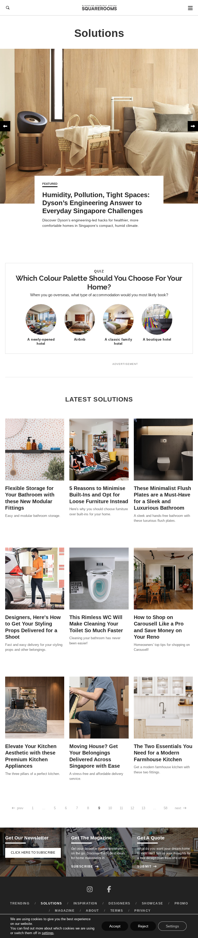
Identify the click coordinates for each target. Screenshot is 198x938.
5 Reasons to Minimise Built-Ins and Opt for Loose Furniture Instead (98, 494)
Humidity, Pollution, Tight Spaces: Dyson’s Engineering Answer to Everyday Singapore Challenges (96, 203)
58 (165, 808)
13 (143, 808)
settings (48, 933)
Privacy (142, 910)
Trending (19, 903)
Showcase (152, 903)
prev (17, 808)
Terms (116, 910)
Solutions (51, 903)
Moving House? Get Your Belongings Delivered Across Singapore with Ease (94, 756)
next (180, 808)
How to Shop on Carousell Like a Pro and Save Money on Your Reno (159, 627)
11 (121, 808)
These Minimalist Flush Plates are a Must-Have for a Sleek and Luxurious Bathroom (162, 498)
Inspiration (85, 903)
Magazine (65, 910)
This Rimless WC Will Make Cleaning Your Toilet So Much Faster (96, 623)
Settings (172, 926)
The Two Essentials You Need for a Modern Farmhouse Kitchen (163, 752)
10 (110, 808)
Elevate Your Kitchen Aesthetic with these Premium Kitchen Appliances (30, 756)
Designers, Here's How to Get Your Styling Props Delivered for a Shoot (33, 627)
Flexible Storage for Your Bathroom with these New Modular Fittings (29, 498)
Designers (119, 903)
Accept (114, 926)
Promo (181, 903)
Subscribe (85, 866)
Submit (147, 866)
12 (132, 808)
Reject (143, 926)
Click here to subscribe (33, 852)
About (92, 910)
